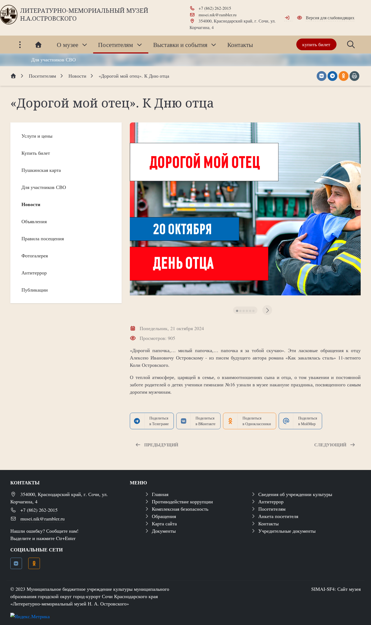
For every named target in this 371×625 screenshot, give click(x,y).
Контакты (268, 523)
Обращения (164, 516)
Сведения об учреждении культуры (295, 494)
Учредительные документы (287, 531)
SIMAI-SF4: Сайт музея (336, 589)
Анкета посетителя (278, 516)
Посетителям (271, 509)
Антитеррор (271, 501)
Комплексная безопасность (180, 509)
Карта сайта (164, 523)
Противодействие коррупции (182, 501)
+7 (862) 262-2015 (215, 8)
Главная (160, 494)
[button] (237, 311)
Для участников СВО (53, 59)
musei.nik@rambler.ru (218, 14)
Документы (164, 531)
